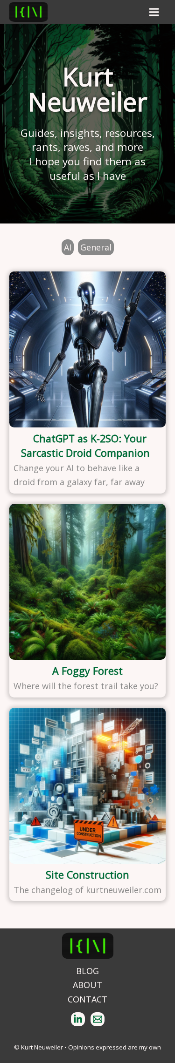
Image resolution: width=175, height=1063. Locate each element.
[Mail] (98, 1019)
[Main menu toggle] (154, 12)
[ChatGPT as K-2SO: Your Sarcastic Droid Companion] (87, 349)
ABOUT (87, 984)
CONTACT (87, 999)
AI (67, 247)
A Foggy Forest (87, 670)
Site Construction (87, 874)
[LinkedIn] (78, 1019)
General (96, 247)
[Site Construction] (87, 786)
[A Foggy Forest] (87, 582)
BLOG (87, 970)
